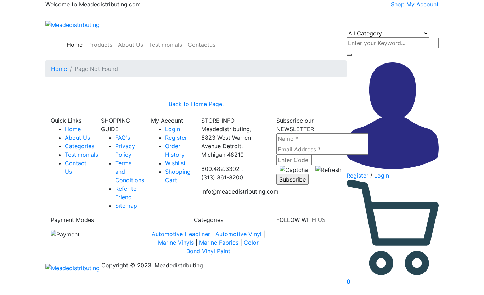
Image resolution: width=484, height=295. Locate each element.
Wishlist (175, 163)
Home (74, 44)
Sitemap (126, 205)
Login (381, 175)
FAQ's (122, 137)
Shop (398, 4)
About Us (130, 44)
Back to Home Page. (196, 103)
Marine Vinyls (176, 242)
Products (100, 44)
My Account (422, 4)
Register (357, 175)
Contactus (201, 44)
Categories (79, 146)
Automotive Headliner (181, 234)
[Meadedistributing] (72, 24)
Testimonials (165, 44)
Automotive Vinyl (238, 234)
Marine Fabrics (218, 242)
